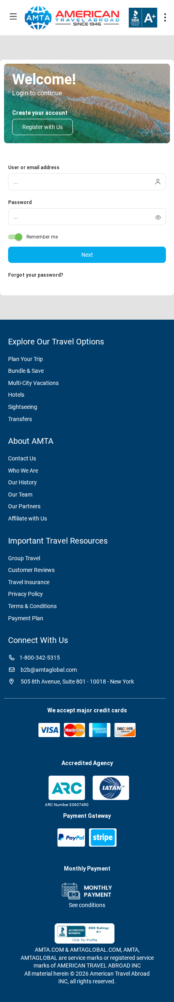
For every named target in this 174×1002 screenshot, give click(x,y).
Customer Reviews (31, 570)
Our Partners (24, 506)
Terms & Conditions (32, 606)
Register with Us (42, 127)
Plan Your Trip (25, 359)
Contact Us (22, 458)
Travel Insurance (28, 582)
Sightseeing (22, 407)
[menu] (165, 17)
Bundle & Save (26, 371)
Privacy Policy (25, 594)
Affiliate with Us (27, 518)
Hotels (16, 394)
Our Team (20, 494)
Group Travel (24, 558)
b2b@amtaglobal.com (48, 670)
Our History (22, 482)
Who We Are (23, 470)
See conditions (87, 905)
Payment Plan (25, 618)
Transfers (20, 419)
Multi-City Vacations (33, 383)
